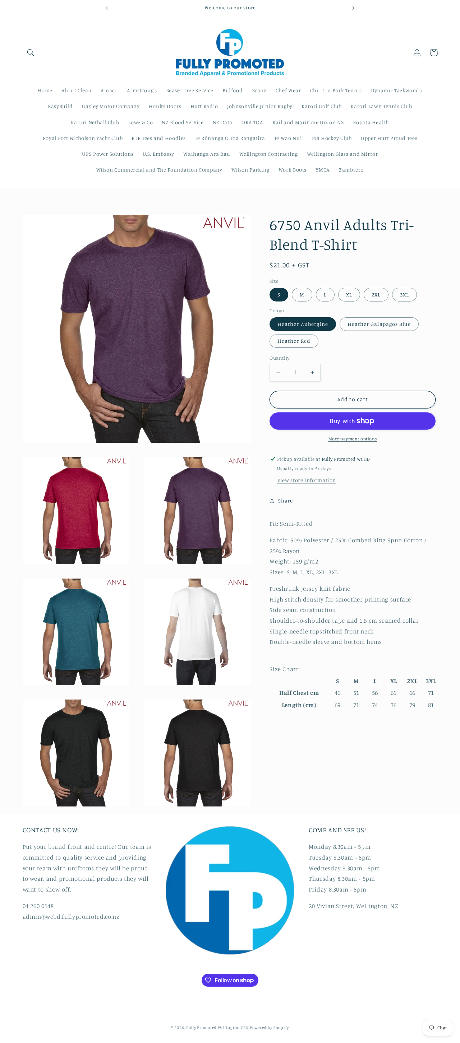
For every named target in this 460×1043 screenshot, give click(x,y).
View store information (306, 480)
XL (349, 294)
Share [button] (285, 500)
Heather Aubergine (302, 324)
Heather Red (293, 341)
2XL (376, 294)
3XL (404, 294)
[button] (31, 52)
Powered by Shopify (269, 1027)
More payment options (352, 438)
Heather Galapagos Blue (379, 324)
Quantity (279, 358)
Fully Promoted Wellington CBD (217, 1027)
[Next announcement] (353, 8)
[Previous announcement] (107, 8)
